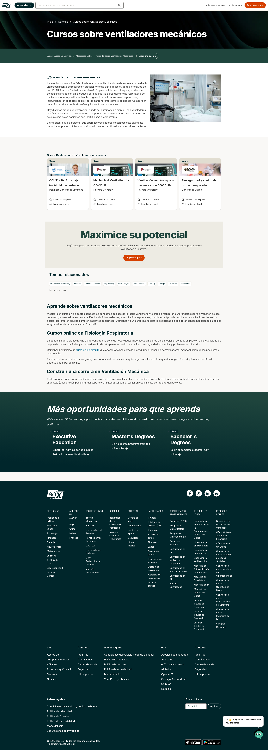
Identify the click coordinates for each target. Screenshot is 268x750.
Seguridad (133, 537)
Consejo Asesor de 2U (174, 679)
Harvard (90, 525)
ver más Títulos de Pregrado (199, 603)
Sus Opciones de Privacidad (63, 730)
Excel (151, 546)
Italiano (73, 533)
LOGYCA (90, 545)
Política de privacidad (116, 659)
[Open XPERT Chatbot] (259, 733)
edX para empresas (215, 5)
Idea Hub (83, 654)
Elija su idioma (193, 699)
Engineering (109, 284)
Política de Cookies (58, 716)
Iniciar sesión (235, 5)
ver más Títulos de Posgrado (199, 615)
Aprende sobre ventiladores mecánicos (114, 56)
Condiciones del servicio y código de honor (129, 654)
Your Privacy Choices (116, 679)
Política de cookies (115, 664)
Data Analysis (123, 284)
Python (152, 517)
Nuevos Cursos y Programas (115, 535)
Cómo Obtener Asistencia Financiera (224, 535)
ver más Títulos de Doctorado (199, 626)
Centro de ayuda (87, 664)
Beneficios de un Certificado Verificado (223, 524)
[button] (119, 5)
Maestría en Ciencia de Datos (200, 592)
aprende (63, 21)
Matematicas (53, 551)
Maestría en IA (202, 584)
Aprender (22, 5)
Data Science (139, 284)
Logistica (51, 555)
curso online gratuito (88, 349)
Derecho (51, 542)
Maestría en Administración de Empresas (202, 569)
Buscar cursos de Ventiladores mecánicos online (70, 56)
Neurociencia (54, 546)
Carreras (52, 674)
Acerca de (53, 654)
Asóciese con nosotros (174, 654)
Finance (77, 284)
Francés (73, 537)
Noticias (51, 679)
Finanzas (51, 537)
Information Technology (60, 284)
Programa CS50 (178, 521)
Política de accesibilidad (118, 669)
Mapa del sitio (112, 674)
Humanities (185, 284)
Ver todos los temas (58, 290)
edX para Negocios (58, 659)
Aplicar (214, 706)
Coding (152, 284)
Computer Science (92, 284)
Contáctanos (85, 659)
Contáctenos (134, 525)
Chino (72, 528)
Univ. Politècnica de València (93, 561)
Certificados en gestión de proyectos (177, 560)
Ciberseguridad (55, 568)
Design (162, 284)
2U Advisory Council (59, 669)
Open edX (167, 674)
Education (173, 284)
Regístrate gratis (255, 5)
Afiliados (52, 664)
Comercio (153, 530)
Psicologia (52, 533)
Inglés (72, 524)
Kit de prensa (85, 674)
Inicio (50, 21)
